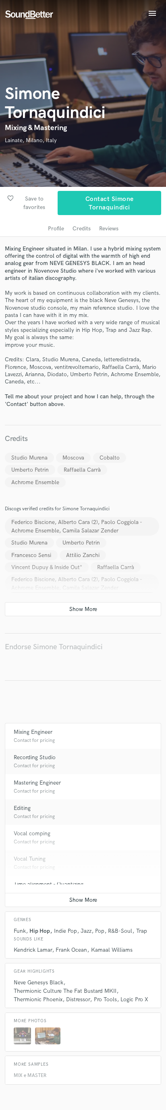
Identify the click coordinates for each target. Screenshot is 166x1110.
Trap (141, 931)
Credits (82, 228)
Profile (56, 228)
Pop (99, 931)
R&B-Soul (120, 931)
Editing (22, 808)
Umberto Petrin (30, 469)
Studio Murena (29, 457)
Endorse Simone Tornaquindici (54, 647)
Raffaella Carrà (82, 469)
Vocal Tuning (30, 858)
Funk (20, 931)
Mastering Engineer (37, 782)
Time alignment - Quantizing (48, 884)
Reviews (108, 228)
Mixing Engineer (33, 732)
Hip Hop (39, 931)
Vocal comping (32, 833)
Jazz (86, 931)
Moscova (73, 457)
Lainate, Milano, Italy (31, 140)
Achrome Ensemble (35, 482)
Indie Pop (65, 931)
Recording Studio (35, 757)
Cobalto (110, 457)
